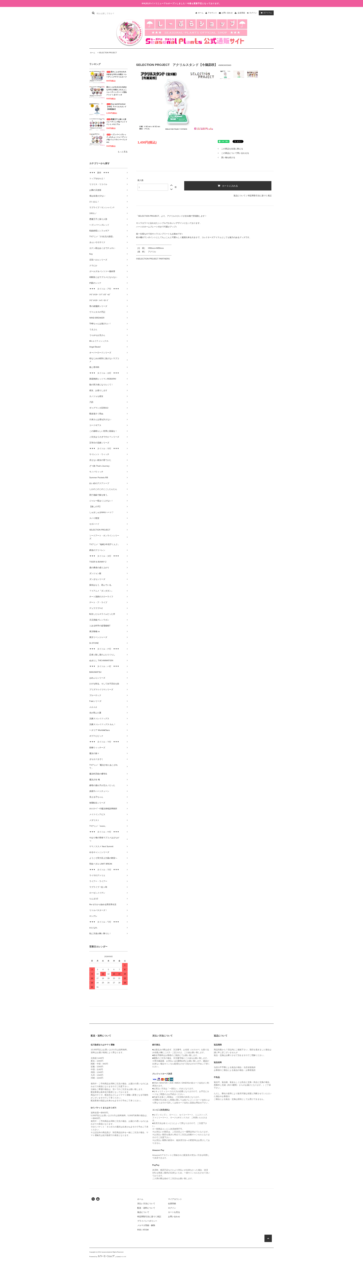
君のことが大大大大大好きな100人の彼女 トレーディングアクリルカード (116, 74)
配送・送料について (146, 1208)
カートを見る (174, 1212)
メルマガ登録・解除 (146, 1225)
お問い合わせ (227, 13)
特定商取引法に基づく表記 (260, 195)
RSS (139, 1230)
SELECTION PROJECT (108, 53)
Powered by (93, 1256)
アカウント (212, 13)
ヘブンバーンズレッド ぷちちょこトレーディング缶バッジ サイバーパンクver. (116, 138)
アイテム (268, 13)
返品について (239, 195)
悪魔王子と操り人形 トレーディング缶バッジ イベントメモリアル (116, 121)
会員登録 (241, 13)
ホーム (200, 13)
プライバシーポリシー (147, 1221)
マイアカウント (175, 1199)
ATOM (146, 1230)
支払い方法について (146, 1203)
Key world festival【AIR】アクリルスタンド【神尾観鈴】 (116, 106)
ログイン (253, 13)
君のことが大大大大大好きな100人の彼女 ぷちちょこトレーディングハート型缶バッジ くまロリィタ (116, 91)
